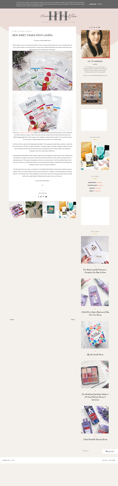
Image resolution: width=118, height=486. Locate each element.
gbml (113, 460)
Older (73, 319)
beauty (22, 31)
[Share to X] (41, 196)
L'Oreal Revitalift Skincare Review (95, 439)
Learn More (92, 4)
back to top (110, 451)
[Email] (46, 196)
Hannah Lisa (6, 460)
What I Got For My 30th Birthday (95, 155)
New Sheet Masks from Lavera (32, 35)
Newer (11, 319)
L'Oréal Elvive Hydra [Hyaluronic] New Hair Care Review (95, 313)
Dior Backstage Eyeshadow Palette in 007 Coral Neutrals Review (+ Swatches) (95, 397)
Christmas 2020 (95, 185)
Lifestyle (95, 188)
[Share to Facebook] (38, 196)
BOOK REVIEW (95, 182)
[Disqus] (42, 248)
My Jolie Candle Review (95, 354)
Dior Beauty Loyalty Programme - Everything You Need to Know (95, 271)
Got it (100, 4)
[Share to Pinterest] (43, 196)
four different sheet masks (25, 132)
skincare (28, 31)
